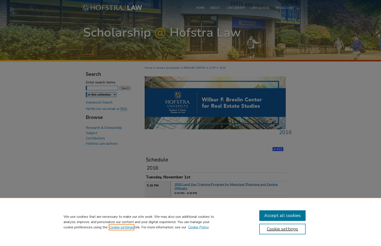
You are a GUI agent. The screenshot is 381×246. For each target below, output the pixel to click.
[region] (190, 222)
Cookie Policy (198, 227)
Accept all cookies (282, 215)
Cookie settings (121, 227)
